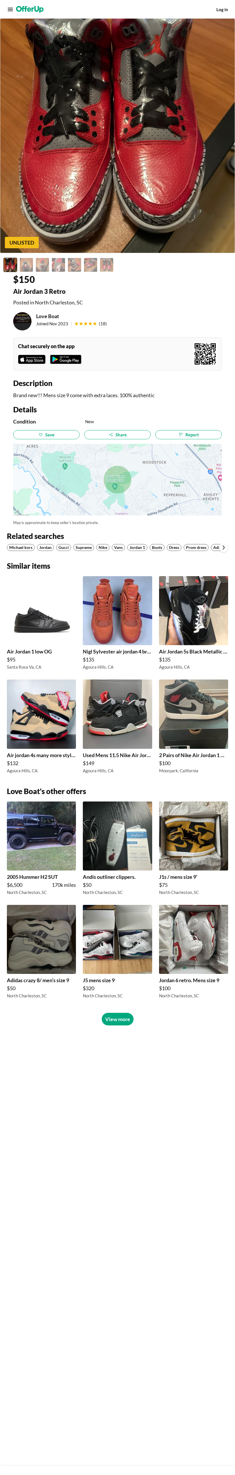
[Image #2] (26, 265)
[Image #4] (58, 265)
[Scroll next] (223, 547)
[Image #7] (106, 265)
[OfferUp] (30, 9)
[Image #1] (10, 265)
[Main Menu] (10, 9)
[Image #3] (42, 265)
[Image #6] (90, 265)
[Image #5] (74, 265)
